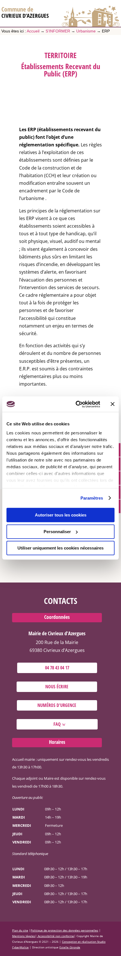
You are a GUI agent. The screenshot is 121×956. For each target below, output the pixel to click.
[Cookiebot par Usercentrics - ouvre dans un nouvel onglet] (76, 404)
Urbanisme (86, 31)
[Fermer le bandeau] (113, 404)
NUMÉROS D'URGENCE (57, 705)
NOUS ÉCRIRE (57, 686)
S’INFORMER (58, 31)
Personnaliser (57, 531)
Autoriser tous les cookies (60, 515)
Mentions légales (23, 936)
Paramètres (91, 498)
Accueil (33, 31)
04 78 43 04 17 (57, 668)
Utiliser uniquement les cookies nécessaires (60, 548)
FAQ (57, 724)
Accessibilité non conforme (55, 936)
